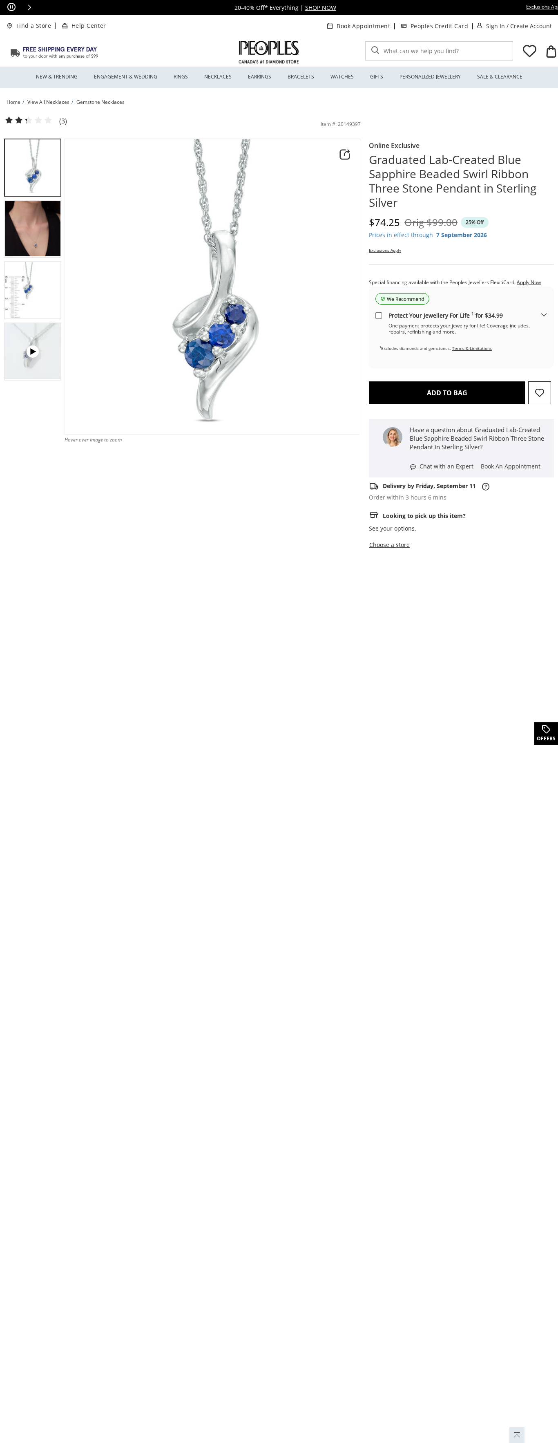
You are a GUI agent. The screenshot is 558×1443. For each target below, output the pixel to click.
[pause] (11, 7)
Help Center (88, 25)
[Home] (54, 52)
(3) (63, 121)
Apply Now (529, 282)
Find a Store (33, 25)
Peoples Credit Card (439, 26)
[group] (32, 168)
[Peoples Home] (268, 52)
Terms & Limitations (472, 348)
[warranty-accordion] (544, 315)
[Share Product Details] (345, 154)
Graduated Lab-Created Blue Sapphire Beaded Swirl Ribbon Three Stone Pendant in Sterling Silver (452, 181)
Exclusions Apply (385, 250)
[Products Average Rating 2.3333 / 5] (28, 120)
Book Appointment (363, 26)
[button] (29, 7)
